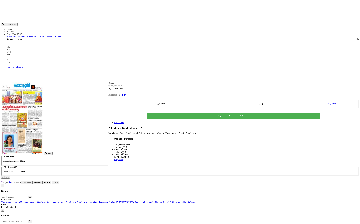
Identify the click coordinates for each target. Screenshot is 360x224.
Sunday (58, 37)
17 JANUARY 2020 (125, 202)
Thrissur (158, 202)
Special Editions (170, 202)
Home (9, 29)
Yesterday (23, 37)
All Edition (119, 122)
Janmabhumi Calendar (187, 202)
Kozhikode (94, 202)
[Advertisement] (52, 7)
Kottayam (24, 202)
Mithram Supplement (67, 202)
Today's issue (13, 37)
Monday (51, 37)
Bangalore (103, 202)
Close (55, 182)
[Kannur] (180, 18)
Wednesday (33, 37)
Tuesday (43, 37)
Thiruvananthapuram (10, 202)
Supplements (82, 202)
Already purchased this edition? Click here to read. (233, 116)
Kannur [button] (10, 31)
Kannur (33, 202)
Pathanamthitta (141, 202)
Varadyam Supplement (47, 202)
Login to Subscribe (15, 67)
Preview (48, 153)
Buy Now (118, 159)
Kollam (112, 202)
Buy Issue (331, 103)
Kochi (151, 202)
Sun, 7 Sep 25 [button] (13, 34)
